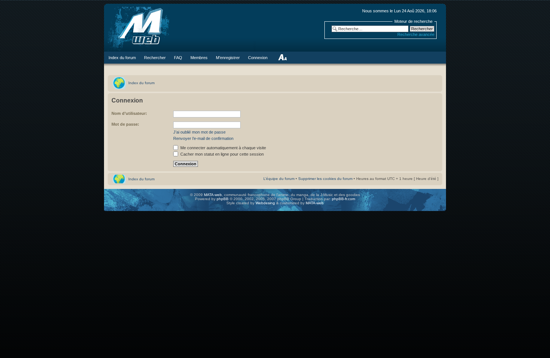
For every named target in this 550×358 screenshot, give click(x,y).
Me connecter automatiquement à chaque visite (222, 148)
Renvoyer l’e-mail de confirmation (203, 138)
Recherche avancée (415, 34)
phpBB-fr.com (343, 199)
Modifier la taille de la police (282, 57)
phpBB (223, 199)
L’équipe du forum (278, 179)
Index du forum (141, 83)
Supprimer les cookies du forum (325, 179)
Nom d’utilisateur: (129, 113)
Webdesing (266, 203)
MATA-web (213, 195)
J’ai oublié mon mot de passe (199, 132)
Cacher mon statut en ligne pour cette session (221, 154)
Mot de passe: (125, 124)
